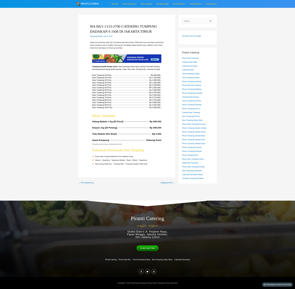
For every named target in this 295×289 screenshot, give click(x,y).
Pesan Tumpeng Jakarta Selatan (194, 128)
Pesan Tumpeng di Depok (192, 147)
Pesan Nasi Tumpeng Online (193, 159)
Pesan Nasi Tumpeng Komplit (193, 167)
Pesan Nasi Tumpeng (190, 58)
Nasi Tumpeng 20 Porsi (191, 116)
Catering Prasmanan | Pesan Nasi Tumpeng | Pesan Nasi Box (154, 283)
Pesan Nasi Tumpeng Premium (194, 124)
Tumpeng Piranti (96, 36)
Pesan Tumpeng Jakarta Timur (193, 140)
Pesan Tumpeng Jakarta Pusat (193, 132)
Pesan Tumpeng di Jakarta (192, 93)
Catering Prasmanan (190, 66)
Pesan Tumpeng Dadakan (192, 89)
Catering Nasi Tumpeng (191, 112)
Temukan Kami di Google (191, 36)
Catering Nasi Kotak (189, 62)
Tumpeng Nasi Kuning (190, 97)
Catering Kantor (188, 70)
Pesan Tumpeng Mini (190, 155)
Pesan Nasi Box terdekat (191, 85)
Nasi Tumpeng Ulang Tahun (192, 120)
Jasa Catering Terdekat (190, 77)
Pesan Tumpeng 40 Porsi (191, 101)
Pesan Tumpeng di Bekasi (192, 151)
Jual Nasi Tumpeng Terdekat (193, 178)
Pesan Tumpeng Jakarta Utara (193, 143)
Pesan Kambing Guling (190, 74)
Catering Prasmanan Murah (192, 174)
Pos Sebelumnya (86, 183)
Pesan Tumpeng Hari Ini (191, 109)
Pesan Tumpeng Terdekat (191, 81)
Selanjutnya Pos (168, 183)
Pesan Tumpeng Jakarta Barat (193, 136)
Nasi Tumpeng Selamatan (192, 171)
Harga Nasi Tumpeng (190, 163)
